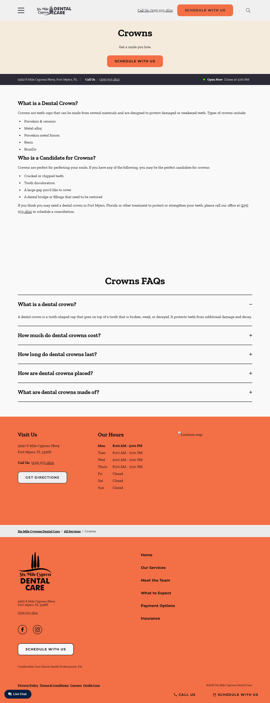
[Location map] (215, 470)
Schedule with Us (205, 10)
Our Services (153, 567)
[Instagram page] (37, 629)
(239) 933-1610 (110, 79)
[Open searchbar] (248, 10)
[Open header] (22, 10)
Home (146, 555)
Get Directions (42, 477)
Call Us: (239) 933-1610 (155, 10)
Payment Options (158, 605)
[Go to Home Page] (54, 10)
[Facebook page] (22, 629)
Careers (76, 685)
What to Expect (156, 593)
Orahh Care (91, 685)
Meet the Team (155, 580)
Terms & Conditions (54, 685)
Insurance (150, 618)
